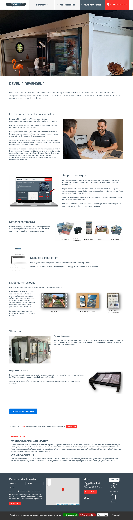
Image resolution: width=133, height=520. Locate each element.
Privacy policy (116, 515)
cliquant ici (71, 427)
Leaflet (58, 504)
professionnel (35, 491)
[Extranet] (114, 484)
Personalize (102, 515)
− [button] (49, 484)
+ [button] (49, 481)
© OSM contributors (74, 504)
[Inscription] (114, 495)
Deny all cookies (88, 515)
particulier (23, 491)
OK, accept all (71, 515)
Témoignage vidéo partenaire (23, 411)
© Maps (64, 504)
